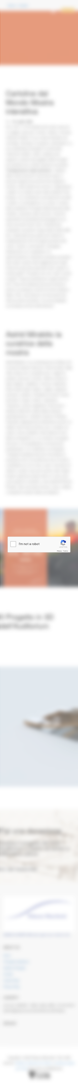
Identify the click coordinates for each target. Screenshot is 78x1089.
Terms (65, 551)
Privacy (59, 551)
